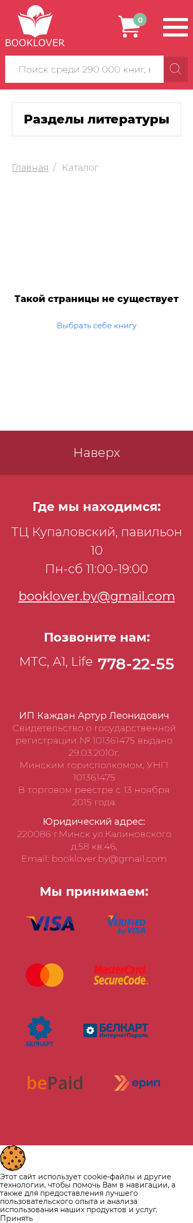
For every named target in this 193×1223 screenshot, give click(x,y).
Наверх (96, 452)
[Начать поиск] (176, 69)
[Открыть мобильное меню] (175, 27)
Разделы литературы (96, 119)
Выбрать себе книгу (96, 325)
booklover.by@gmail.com (97, 596)
